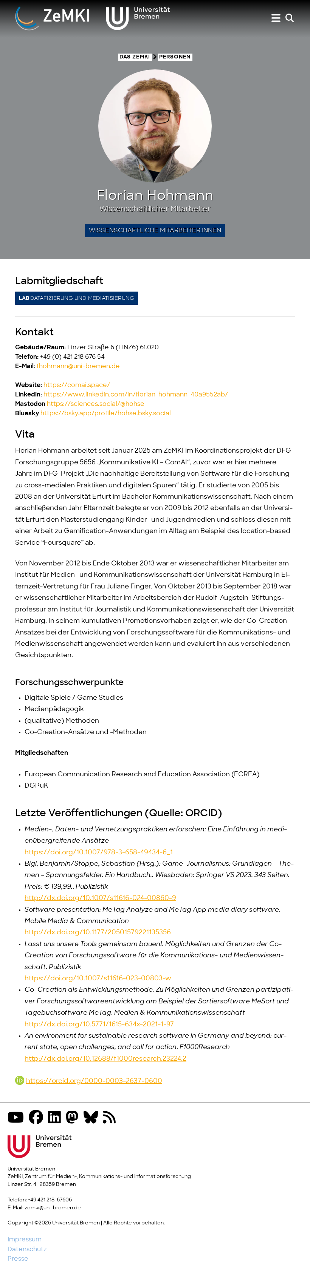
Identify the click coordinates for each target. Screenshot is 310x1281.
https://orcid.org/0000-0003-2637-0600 (94, 1081)
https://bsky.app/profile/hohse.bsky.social (105, 413)
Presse (18, 1259)
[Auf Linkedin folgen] (56, 1118)
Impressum (25, 1239)
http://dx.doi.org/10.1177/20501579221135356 (98, 932)
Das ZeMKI (134, 57)
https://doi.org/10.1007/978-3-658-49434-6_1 (99, 852)
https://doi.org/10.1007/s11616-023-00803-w (98, 978)
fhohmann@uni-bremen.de (78, 366)
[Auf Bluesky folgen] (93, 1118)
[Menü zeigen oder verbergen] (276, 18)
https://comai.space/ (76, 385)
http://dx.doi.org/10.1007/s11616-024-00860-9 (100, 898)
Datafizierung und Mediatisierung (76, 298)
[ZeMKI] (92, 18)
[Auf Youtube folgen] (18, 1118)
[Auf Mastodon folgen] (74, 1118)
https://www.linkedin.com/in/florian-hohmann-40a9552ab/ (135, 395)
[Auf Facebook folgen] (38, 1118)
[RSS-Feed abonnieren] (111, 1118)
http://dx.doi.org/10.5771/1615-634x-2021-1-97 (99, 1024)
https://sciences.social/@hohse (95, 404)
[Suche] (289, 18)
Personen (175, 57)
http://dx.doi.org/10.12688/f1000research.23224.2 (105, 1059)
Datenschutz (27, 1249)
